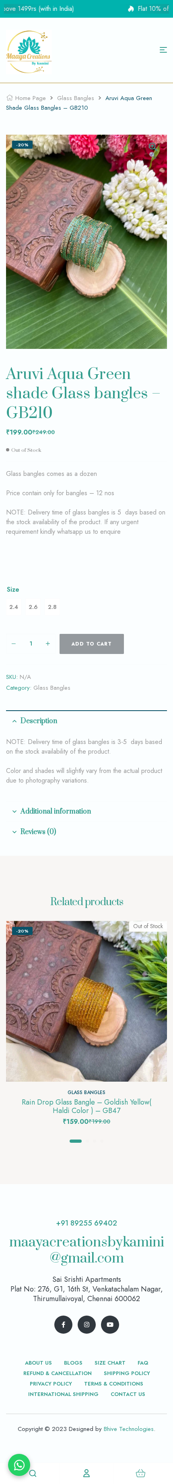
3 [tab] (94, 1141)
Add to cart (92, 644)
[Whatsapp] (19, 1465)
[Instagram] (87, 1325)
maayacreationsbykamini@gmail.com (86, 1250)
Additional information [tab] (56, 811)
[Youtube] (110, 1325)
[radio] (13, 607)
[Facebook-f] (63, 1325)
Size (13, 589)
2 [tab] (87, 1141)
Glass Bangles (75, 98)
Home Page (30, 98)
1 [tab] (76, 1141)
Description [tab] (39, 721)
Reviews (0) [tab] (38, 832)
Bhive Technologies (129, 1429)
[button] (153, 151)
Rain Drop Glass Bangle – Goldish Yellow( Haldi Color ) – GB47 (86, 1106)
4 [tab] (101, 1141)
